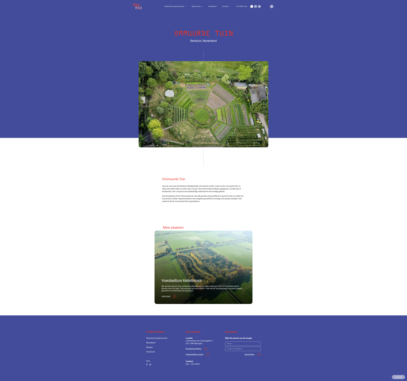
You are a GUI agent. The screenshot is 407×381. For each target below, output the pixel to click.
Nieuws (149, 347)
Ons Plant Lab (241, 6)
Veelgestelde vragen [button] (194, 354)
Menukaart (150, 343)
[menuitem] (175, 6)
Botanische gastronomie (174, 6)
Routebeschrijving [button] (193, 349)
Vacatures (150, 352)
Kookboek (212, 6)
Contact (225, 6)
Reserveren (196, 6)
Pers (148, 361)
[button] (146, 365)
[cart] (271, 6)
